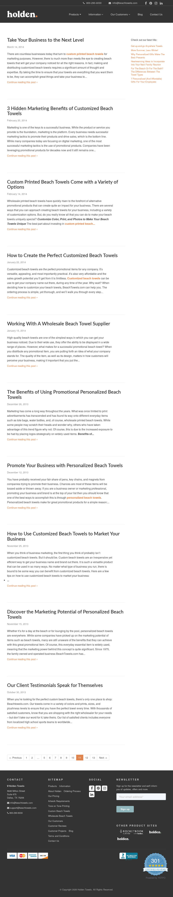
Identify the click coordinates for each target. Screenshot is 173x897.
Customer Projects (57, 830)
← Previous (15, 757)
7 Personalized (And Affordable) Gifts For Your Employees (146, 80)
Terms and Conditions (58, 835)
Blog (140, 14)
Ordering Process (72, 791)
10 (72, 757)
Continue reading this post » (22, 82)
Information (95, 14)
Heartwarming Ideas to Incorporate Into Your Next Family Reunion (148, 63)
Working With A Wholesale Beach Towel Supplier (58, 323)
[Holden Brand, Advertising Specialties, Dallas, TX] (128, 856)
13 (93, 757)
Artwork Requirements (59, 801)
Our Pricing (53, 796)
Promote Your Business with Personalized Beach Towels (65, 465)
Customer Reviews (57, 825)
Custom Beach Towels (59, 811)
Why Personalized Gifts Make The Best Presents (148, 56)
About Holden (54, 791)
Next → (103, 757)
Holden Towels (16, 785)
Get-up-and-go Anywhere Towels (147, 46)
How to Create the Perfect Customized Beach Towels (62, 255)
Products (74, 14)
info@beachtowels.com (21, 802)
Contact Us (156, 14)
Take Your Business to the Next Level (45, 40)
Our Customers (120, 14)
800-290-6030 (16, 812)
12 (86, 757)
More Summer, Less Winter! (144, 50)
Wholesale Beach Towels (60, 815)
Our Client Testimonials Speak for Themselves (55, 685)
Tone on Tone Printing (58, 805)
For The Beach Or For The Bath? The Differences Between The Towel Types (147, 71)
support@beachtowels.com (22, 807)
